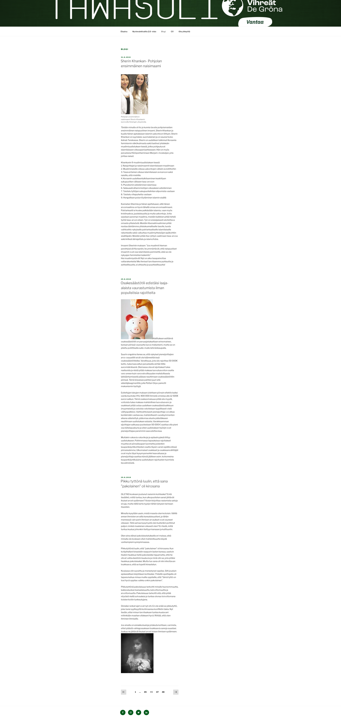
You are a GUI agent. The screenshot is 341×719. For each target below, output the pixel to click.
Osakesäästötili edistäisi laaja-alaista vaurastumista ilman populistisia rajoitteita (144, 288)
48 (164, 692)
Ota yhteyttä (184, 31)
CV (172, 31)
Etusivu (124, 31)
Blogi (163, 31)
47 (158, 692)
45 (146, 692)
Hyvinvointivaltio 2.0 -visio (144, 31)
